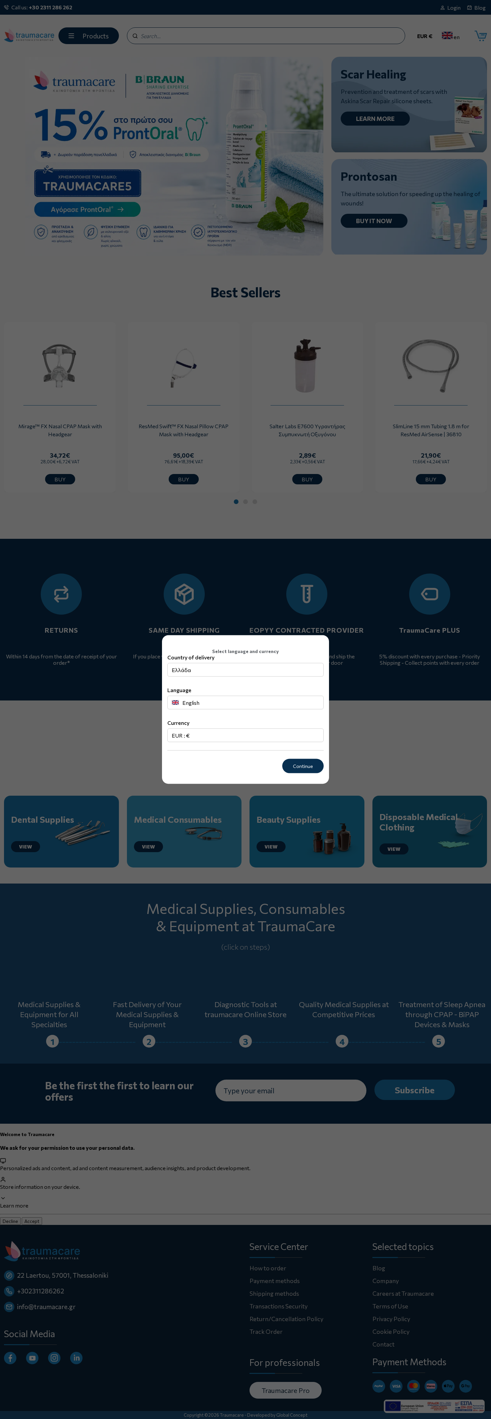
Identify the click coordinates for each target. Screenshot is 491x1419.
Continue (303, 766)
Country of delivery (190, 657)
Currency (178, 723)
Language (179, 690)
